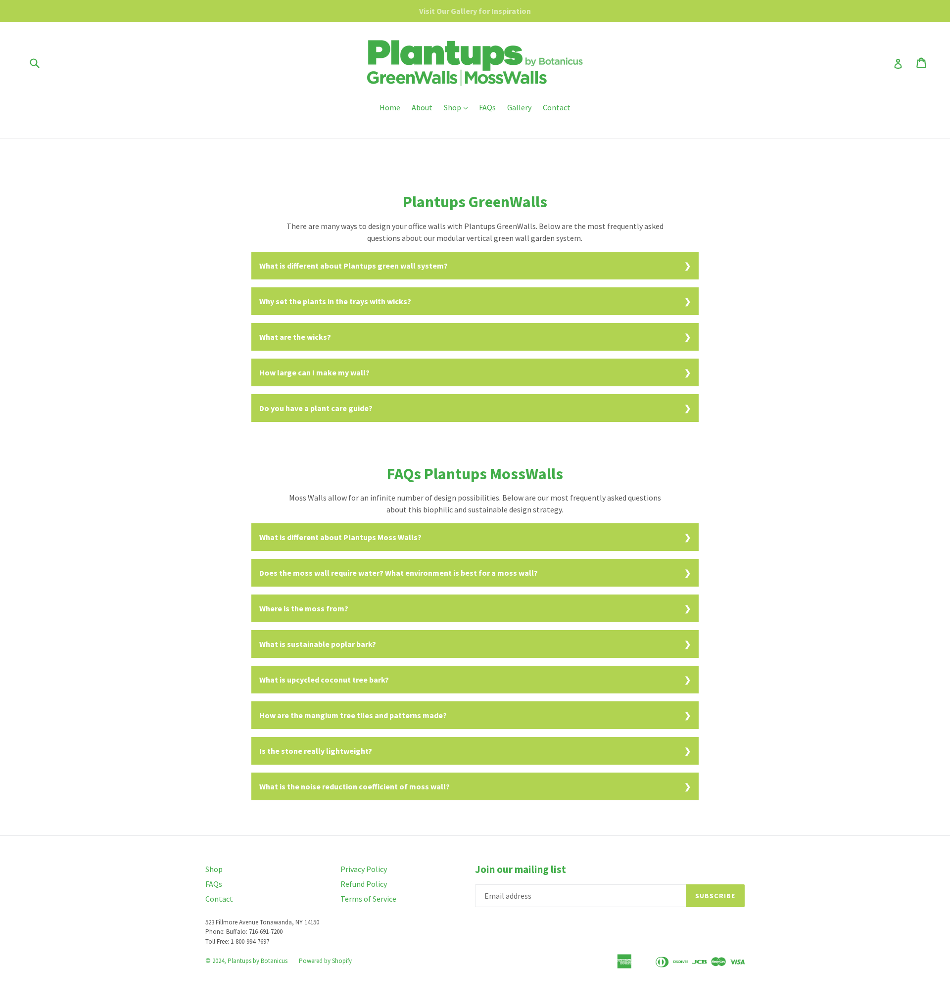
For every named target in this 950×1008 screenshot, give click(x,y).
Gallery (519, 107)
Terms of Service (368, 899)
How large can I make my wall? (314, 372)
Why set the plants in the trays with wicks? (335, 301)
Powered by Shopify (325, 961)
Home (390, 107)
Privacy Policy (363, 869)
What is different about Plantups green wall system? (353, 266)
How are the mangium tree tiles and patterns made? (353, 715)
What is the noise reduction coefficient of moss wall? (354, 786)
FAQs (487, 107)
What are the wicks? (295, 337)
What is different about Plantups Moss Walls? (340, 537)
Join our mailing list (520, 869)
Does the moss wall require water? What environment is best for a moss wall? (398, 573)
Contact (556, 107)
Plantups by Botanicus (257, 961)
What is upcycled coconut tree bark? (324, 680)
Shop (458, 107)
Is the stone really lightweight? (315, 751)
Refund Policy (363, 884)
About (422, 107)
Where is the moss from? (303, 608)
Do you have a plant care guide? (316, 408)
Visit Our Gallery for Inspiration (475, 11)
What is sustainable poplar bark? (317, 644)
